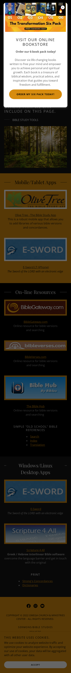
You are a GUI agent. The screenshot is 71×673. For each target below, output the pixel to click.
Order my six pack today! (35, 94)
